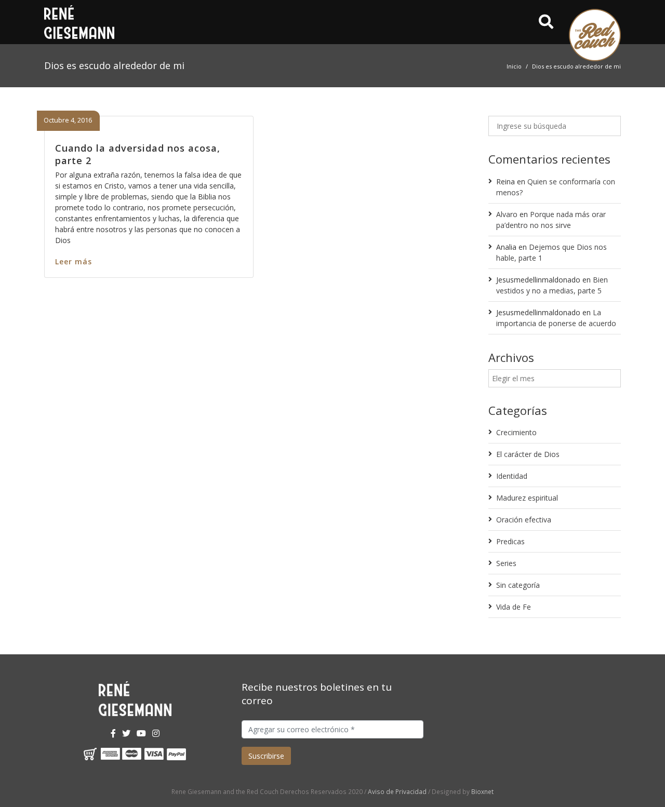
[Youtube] (141, 733)
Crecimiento (516, 432)
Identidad (511, 476)
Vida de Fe (513, 607)
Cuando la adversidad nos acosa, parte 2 (137, 154)
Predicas (510, 541)
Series (506, 563)
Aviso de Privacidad (397, 791)
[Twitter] (126, 733)
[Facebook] (113, 733)
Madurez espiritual (527, 498)
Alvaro (506, 214)
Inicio (514, 66)
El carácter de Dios (528, 454)
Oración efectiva (523, 519)
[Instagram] (155, 733)
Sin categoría (518, 585)
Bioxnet (482, 791)
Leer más (73, 261)
